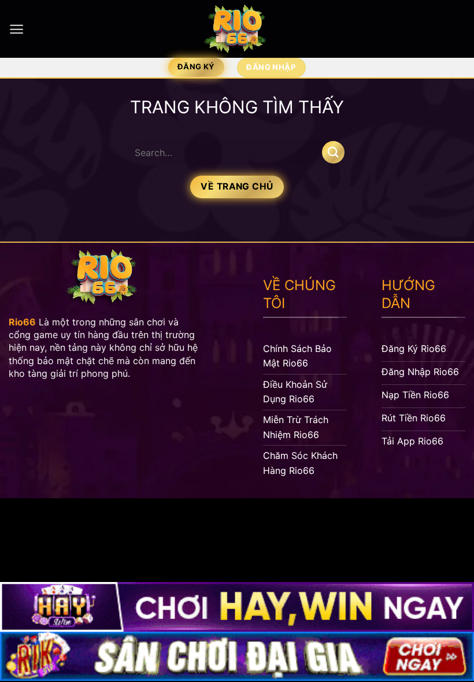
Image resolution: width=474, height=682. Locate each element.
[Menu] (16, 29)
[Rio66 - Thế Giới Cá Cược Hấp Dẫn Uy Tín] (237, 29)
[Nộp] (333, 152)
